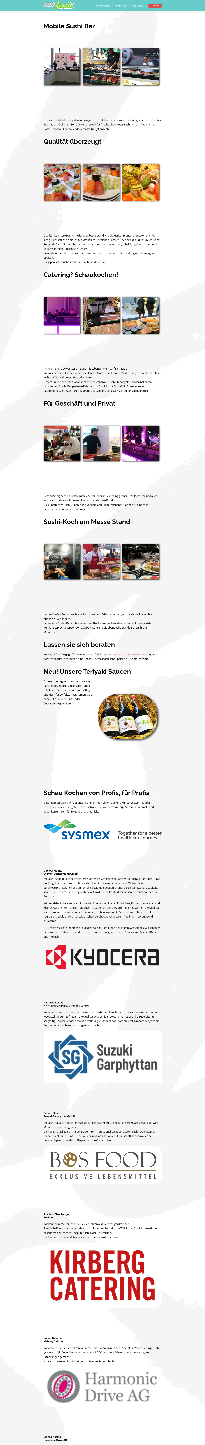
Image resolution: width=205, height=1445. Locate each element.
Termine (155, 5)
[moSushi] (59, 5)
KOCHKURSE (102, 5)
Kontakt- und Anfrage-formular (127, 654)
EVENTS (120, 5)
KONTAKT (137, 5)
